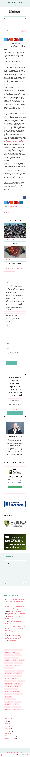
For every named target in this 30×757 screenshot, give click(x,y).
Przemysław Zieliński (13, 752)
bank (7, 650)
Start (9, 2)
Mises (7, 675)
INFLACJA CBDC (9, 726)
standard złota (10, 699)
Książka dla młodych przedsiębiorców (15, 220)
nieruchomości (10, 681)
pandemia (8, 683)
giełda (21, 660)
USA (16, 704)
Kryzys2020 (8, 728)
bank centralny (17, 650)
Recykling (15, 243)
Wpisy (23, 31)
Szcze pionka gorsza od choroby (16, 599)
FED (14, 660)
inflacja (8, 665)
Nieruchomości (8, 733)
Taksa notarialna (15, 638)
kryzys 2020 (18, 673)
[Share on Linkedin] (21, 39)
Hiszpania (18, 662)
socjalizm (18, 694)
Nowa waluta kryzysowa (14, 616)
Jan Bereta (8, 30)
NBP (7, 678)
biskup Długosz (16, 206)
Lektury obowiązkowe (10, 730)
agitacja (10, 206)
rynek (16, 691)
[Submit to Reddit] (11, 39)
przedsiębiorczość (11, 688)
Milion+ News (8, 731)
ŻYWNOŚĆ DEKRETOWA (10, 738)
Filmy (6, 721)
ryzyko (8, 694)
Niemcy (15, 678)
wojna (7, 706)
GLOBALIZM (8, 725)
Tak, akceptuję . (16, 408)
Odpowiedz (21, 282)
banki (7, 652)
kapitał (17, 665)
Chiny (18, 655)
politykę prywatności (16, 408)
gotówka (8, 662)
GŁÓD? (13, 618)
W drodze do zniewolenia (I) (18, 606)
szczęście (8, 701)
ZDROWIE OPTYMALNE (10, 737)
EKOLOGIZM (8, 720)
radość (9, 208)
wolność (16, 706)
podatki (8, 686)
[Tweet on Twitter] (5, 39)
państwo (18, 683)
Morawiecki (17, 675)
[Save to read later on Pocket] (18, 39)
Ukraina (8, 704)
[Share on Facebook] (24, 198)
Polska (17, 686)
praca (5, 208)
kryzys (8, 673)
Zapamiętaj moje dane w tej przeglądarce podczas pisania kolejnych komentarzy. (14, 354)
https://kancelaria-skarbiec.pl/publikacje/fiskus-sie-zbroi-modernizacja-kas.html (14, 142)
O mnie (14, 2)
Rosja (7, 691)
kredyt (20, 670)
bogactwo (9, 655)
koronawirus (9, 670)
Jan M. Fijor (9, 217)
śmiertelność (18, 709)
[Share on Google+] (15, 39)
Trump (18, 701)
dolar (8, 657)
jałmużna (23, 206)
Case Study (8, 718)
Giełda (6, 723)
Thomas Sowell (10, 239)
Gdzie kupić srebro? (9, 563)
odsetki (21, 681)
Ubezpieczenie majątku (15, 263)
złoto (8, 709)
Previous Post (10, 269)
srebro (8, 696)
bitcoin (16, 652)
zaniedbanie (15, 208)
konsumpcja (9, 668)
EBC (7, 660)
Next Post (20, 268)
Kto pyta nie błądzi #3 (16, 608)
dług (15, 657)
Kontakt (20, 2)
